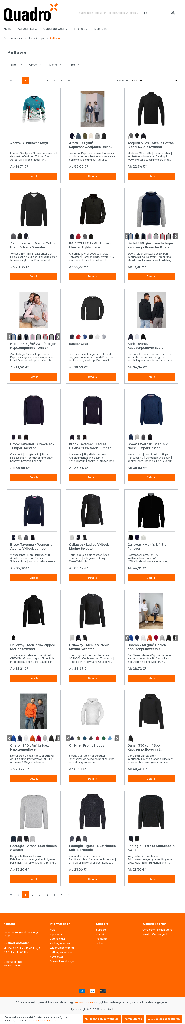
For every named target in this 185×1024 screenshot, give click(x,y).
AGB (52, 929)
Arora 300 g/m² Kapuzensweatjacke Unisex (90, 145)
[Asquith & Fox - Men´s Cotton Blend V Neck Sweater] (33, 209)
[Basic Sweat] (92, 310)
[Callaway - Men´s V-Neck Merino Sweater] (92, 611)
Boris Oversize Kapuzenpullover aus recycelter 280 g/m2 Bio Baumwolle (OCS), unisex (147, 346)
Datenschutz (57, 938)
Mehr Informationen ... (47, 1020)
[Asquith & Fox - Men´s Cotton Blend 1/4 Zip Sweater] (151, 109)
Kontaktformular (13, 965)
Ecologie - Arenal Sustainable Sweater (33, 848)
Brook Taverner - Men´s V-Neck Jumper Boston (148, 446)
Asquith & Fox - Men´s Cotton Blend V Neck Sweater (33, 245)
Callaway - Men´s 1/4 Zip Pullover (147, 546)
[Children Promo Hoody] (92, 711)
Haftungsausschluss (62, 952)
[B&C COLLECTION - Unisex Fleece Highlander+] (92, 209)
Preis (73, 64)
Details (33, 176)
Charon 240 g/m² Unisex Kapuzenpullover (29, 747)
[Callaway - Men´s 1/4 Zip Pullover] (151, 511)
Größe (33, 64)
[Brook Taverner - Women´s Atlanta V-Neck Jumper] (33, 511)
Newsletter (56, 956)
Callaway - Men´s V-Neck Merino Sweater (89, 647)
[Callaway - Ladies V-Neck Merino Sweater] (92, 511)
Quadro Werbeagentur (155, 934)
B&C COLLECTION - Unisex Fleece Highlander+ (90, 245)
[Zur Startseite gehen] (31, 12)
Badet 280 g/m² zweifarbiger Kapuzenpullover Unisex (33, 346)
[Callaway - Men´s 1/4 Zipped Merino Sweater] (33, 611)
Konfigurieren (133, 1018)
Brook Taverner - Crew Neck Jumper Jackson (32, 446)
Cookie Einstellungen (62, 961)
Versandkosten (84, 1002)
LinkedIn (101, 943)
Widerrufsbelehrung (62, 947)
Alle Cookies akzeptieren (164, 1018)
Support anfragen (16, 943)
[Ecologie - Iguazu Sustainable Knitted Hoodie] (92, 812)
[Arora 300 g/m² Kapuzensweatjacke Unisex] (92, 109)
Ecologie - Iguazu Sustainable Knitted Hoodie (92, 848)
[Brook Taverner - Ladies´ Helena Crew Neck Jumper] (92, 410)
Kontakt (100, 934)
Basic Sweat (78, 344)
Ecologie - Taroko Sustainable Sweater (151, 848)
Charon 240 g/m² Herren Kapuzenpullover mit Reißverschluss (147, 647)
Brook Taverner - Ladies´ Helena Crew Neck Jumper (90, 446)
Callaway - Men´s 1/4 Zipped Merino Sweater (32, 647)
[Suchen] (145, 12)
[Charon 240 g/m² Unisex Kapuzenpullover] (33, 711)
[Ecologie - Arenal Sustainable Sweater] (33, 812)
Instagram (102, 938)
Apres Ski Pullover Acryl (29, 143)
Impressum (56, 934)
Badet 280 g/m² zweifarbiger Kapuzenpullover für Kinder (150, 245)
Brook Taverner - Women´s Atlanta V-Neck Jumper (31, 546)
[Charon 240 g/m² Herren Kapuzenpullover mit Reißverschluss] (151, 611)
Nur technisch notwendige (102, 1018)
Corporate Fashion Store (157, 929)
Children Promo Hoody (86, 745)
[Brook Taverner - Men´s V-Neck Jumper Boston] (151, 410)
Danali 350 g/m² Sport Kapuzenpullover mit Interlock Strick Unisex (145, 747)
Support (101, 929)
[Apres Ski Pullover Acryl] (33, 109)
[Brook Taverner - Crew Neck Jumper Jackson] (33, 410)
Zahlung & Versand (61, 943)
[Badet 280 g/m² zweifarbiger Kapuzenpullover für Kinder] (151, 209)
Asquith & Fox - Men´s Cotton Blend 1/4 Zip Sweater (151, 145)
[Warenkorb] (179, 11)
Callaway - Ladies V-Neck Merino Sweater (89, 546)
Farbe (13, 64)
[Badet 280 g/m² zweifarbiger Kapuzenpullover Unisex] (33, 310)
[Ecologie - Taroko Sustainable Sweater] (151, 812)
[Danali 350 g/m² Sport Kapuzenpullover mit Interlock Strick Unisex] (151, 711)
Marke (53, 64)
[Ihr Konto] (173, 12)
